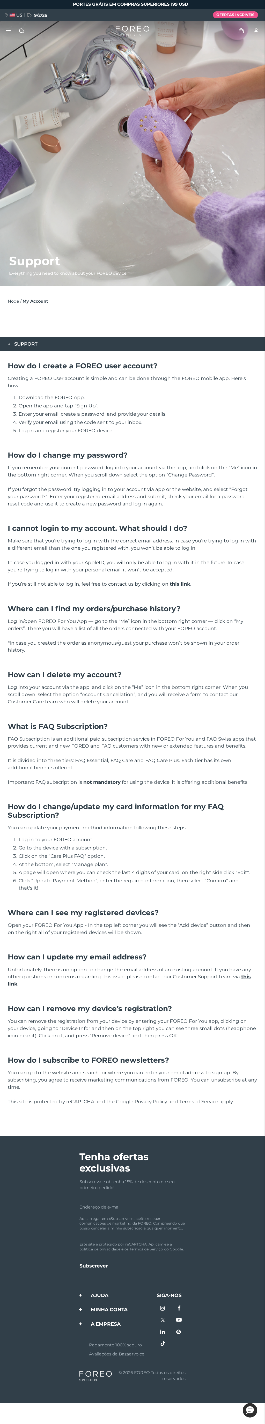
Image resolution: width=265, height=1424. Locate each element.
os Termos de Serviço (143, 1249)
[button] (250, 1410)
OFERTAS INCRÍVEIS (235, 15)
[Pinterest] (179, 1332)
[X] (163, 1320)
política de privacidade (99, 1249)
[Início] (132, 31)
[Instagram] (163, 1308)
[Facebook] (179, 1308)
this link (180, 584)
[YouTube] (179, 1320)
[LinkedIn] (163, 1332)
